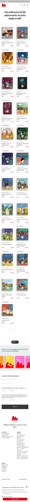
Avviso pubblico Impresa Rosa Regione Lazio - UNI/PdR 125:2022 (22, 448)
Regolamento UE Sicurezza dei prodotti (21, 436)
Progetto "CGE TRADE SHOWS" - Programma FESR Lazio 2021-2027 (22, 457)
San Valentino (11, 358)
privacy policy (20, 439)
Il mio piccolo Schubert (21, 194)
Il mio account (6, 433)
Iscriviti (15, 406)
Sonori (21, 358)
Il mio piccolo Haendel (6, 244)
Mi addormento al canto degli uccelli (6, 94)
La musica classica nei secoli (21, 119)
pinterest (4, 470)
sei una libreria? (6, 437)
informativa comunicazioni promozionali (21, 443)
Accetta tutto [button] (14, 499)
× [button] (28, 486)
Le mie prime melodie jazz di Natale (21, 68)
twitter (4, 471)
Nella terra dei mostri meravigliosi (21, 94)
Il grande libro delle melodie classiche (20, 245)
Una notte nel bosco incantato (6, 169)
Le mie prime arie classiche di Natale (20, 270)
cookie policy (20, 440)
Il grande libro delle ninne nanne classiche (22, 169)
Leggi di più (8, 493)
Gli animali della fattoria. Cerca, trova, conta (6, 119)
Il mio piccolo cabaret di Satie (6, 270)
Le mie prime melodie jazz (6, 68)
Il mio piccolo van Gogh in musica (22, 220)
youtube (4, 468)
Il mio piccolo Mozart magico (21, 43)
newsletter (5, 464)
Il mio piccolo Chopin (21, 295)
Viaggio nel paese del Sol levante (7, 43)
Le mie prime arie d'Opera (5, 320)
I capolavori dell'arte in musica (6, 194)
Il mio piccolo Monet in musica (6, 220)
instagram (4, 466)
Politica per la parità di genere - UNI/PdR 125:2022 (22, 453)
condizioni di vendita (7, 436)
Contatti (19, 433)
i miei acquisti (5, 435)
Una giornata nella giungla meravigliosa (22, 144)
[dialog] (15, 493)
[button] (7, 496)
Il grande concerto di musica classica (6, 144)
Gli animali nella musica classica (6, 295)
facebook (4, 467)
